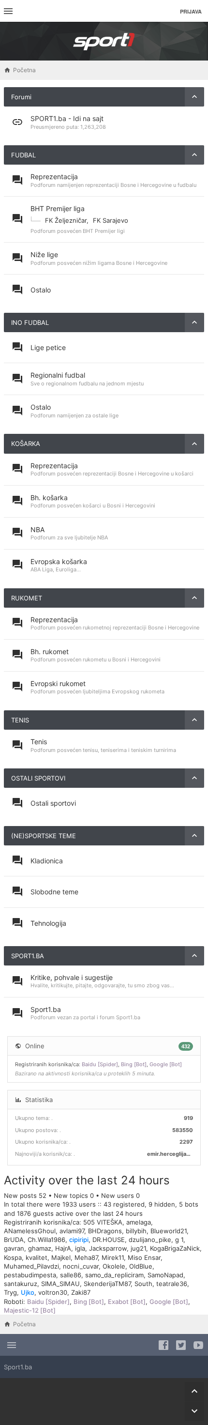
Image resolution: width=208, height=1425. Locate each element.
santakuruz (20, 1283)
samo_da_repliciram (114, 1275)
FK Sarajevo (110, 220)
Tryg (10, 1292)
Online (35, 1046)
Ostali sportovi (53, 803)
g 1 (179, 1239)
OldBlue (140, 1266)
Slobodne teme (54, 892)
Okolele (114, 1266)
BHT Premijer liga (57, 208)
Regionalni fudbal (57, 375)
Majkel (61, 1257)
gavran (14, 1248)
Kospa (13, 1257)
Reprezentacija (54, 176)
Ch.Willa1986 (46, 1239)
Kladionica (46, 861)
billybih (136, 1231)
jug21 (138, 1248)
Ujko (27, 1292)
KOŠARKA (25, 443)
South (143, 1283)
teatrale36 (171, 1283)
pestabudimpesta (30, 1275)
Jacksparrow (108, 1248)
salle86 (70, 1275)
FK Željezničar (66, 220)
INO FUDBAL (30, 322)
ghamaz (39, 1248)
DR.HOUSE (108, 1239)
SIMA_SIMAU (60, 1283)
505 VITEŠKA (102, 1222)
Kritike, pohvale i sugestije (71, 977)
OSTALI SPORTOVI (38, 778)
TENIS (20, 720)
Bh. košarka (49, 497)
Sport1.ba (45, 1009)
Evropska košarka (58, 561)
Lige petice (48, 347)
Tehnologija (48, 923)
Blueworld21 (168, 1231)
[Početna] (104, 41)
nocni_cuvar (81, 1266)
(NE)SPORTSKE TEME (43, 836)
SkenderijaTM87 (107, 1283)
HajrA (63, 1248)
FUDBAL (23, 155)
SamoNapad (165, 1275)
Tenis (38, 741)
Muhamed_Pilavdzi (31, 1266)
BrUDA (14, 1239)
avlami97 (71, 1231)
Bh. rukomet (49, 651)
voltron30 (52, 1292)
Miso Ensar (144, 1257)
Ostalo (40, 290)
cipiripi (79, 1239)
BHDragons (105, 1231)
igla (80, 1248)
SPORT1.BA (27, 956)
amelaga (138, 1222)
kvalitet (36, 1257)
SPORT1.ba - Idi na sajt (67, 118)
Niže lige (44, 254)
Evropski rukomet (58, 683)
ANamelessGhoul (30, 1231)
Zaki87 (80, 1292)
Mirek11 (113, 1257)
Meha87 (86, 1257)
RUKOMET (26, 598)
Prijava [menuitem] (191, 11)
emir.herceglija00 (170, 1153)
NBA (37, 529)
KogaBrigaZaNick (175, 1248)
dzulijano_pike (150, 1239)
